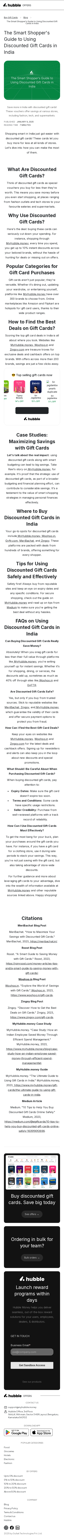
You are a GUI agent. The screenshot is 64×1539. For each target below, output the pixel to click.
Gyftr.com (11, 540)
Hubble (7, 1520)
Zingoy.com (17, 349)
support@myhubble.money (22, 1407)
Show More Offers (32, 410)
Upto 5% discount (13, 1476)
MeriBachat (26, 540)
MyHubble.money (17, 243)
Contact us (9, 1516)
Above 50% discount (15, 1491)
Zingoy (44, 540)
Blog (25, 18)
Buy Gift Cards (11, 18)
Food (7, 1447)
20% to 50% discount (15, 1487)
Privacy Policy (11, 1508)
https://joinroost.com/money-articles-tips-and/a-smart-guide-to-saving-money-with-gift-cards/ (31, 968)
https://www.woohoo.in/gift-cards (32, 995)
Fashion (8, 1463)
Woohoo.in (41, 345)
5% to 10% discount (14, 1480)
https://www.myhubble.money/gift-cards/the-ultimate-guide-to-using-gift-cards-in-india (33, 1090)
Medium (12, 607)
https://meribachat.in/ (43, 941)
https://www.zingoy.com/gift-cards (31, 1017)
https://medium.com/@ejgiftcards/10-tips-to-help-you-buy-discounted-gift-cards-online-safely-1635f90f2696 (31, 1126)
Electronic (9, 1459)
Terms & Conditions (14, 1512)
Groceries (9, 1451)
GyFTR (31, 685)
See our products (32, 1381)
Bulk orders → (32, 1257)
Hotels (7, 1455)
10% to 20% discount (15, 1483)
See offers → (32, 1214)
